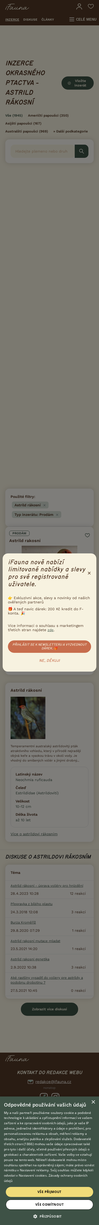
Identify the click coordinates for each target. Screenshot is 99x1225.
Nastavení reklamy (34, 1170)
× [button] (93, 1102)
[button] (49, 1216)
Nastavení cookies (33, 1175)
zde (51, 630)
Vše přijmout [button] (49, 1192)
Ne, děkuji (49, 661)
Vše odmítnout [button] (49, 1204)
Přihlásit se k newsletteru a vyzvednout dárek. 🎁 (49, 646)
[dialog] (49, 1160)
